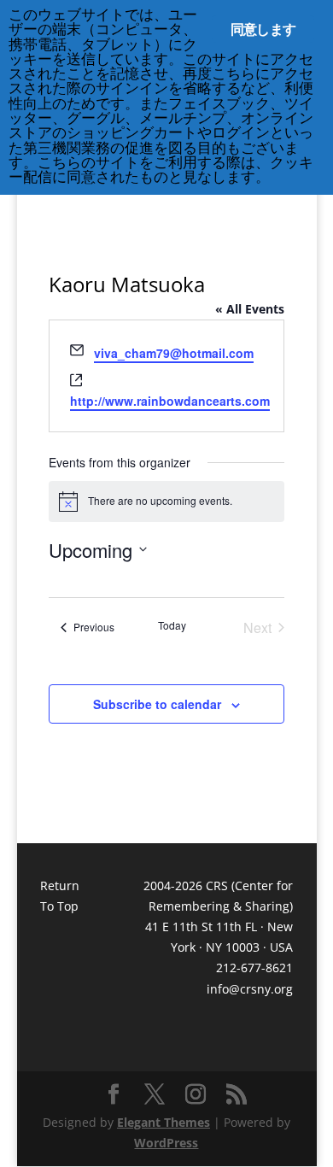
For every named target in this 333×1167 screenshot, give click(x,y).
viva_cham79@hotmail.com (174, 352)
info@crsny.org (250, 989)
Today (172, 625)
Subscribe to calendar (157, 704)
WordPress (166, 1143)
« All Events (249, 309)
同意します (263, 29)
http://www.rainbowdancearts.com (170, 400)
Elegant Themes (163, 1122)
